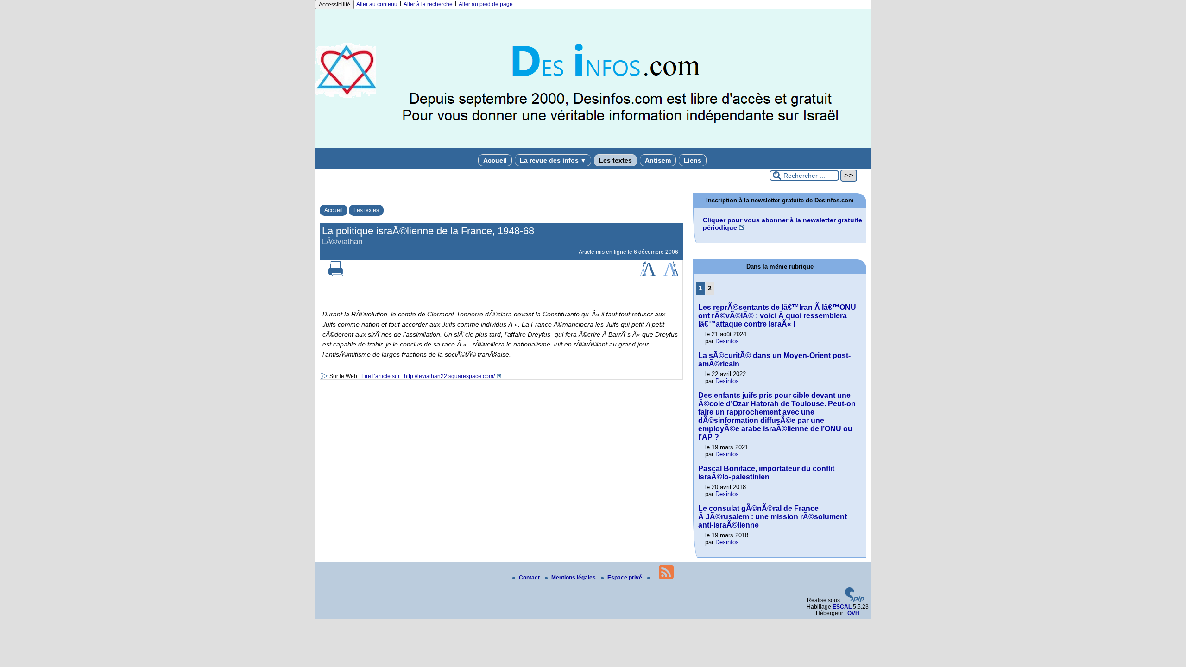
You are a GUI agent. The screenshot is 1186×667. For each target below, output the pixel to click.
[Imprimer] (335, 274)
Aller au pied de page (486, 4)
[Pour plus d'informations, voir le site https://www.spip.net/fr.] (854, 600)
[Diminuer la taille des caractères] (671, 274)
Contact (530, 577)
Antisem (658, 160)
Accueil (495, 160)
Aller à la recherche (428, 4)
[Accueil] (593, 146)
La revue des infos (553, 160)
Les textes (615, 160)
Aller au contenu (376, 4)
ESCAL (842, 607)
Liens (692, 160)
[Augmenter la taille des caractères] (647, 274)
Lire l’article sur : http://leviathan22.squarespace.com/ (428, 376)
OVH (853, 613)
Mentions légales (574, 577)
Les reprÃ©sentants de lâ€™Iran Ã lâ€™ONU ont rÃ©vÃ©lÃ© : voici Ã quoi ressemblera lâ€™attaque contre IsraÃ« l (777, 315)
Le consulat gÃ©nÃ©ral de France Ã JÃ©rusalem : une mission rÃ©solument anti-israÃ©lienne (772, 516)
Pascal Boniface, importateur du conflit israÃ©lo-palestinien (766, 473)
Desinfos (727, 341)
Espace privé (625, 577)
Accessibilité (334, 4)
